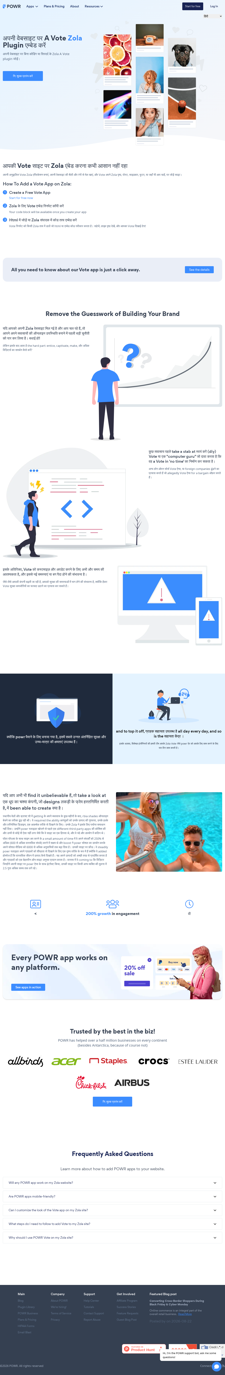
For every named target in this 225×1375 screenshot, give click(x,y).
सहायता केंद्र (172, 736)
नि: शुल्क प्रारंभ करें (23, 76)
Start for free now (21, 198)
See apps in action (28, 987)
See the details (199, 270)
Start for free (192, 6)
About (74, 6)
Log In (214, 6)
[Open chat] (216, 1366)
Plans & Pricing (54, 6)
